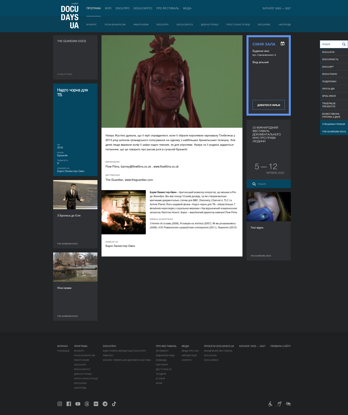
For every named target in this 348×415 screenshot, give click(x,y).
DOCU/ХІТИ (328, 52)
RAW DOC (108, 355)
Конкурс (91, 24)
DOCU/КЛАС (264, 24)
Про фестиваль (167, 8)
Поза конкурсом (115, 24)
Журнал (62, 346)
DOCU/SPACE (211, 359)
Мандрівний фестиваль (218, 350)
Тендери (161, 373)
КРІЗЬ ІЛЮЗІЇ (329, 95)
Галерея (186, 359)
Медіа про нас (190, 350)
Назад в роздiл (64, 74)
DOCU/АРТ (328, 66)
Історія (160, 378)
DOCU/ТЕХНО (329, 73)
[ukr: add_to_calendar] (282, 43)
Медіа (187, 8)
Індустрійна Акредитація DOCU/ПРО (124, 350)
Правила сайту (280, 346)
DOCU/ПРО (122, 8)
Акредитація (189, 355)
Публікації (63, 350)
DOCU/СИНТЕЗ (143, 8)
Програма (93, 8)
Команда (161, 359)
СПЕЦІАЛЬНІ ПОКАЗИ (333, 124)
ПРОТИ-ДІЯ (328, 88)
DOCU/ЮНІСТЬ (330, 59)
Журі (108, 8)
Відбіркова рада (165, 355)
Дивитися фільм (268, 105)
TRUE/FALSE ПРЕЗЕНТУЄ (329, 105)
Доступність (164, 369)
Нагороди (285, 24)
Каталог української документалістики (127, 359)
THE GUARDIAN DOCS (334, 131)
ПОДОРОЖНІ (329, 81)
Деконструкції (209, 24)
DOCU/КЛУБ (210, 355)
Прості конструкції (238, 24)
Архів (159, 383)
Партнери (162, 364)
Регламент (162, 350)
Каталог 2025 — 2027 (277, 8)
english (74, 3)
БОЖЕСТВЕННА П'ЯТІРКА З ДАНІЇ (331, 115)
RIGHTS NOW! (141, 24)
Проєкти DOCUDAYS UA (219, 346)
